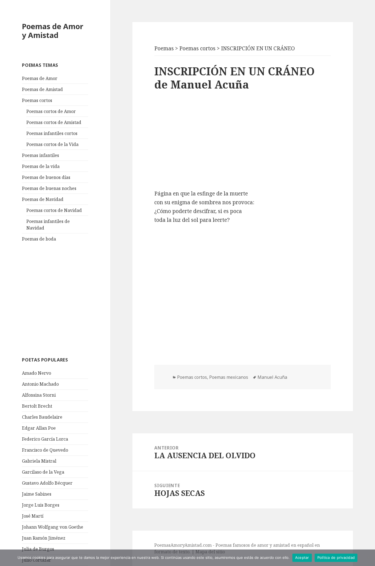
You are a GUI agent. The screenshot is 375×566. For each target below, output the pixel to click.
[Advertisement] (63, 298)
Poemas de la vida (41, 166)
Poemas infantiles (40, 155)
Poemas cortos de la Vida (52, 144)
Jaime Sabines (36, 494)
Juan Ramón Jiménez (43, 538)
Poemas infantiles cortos (51, 133)
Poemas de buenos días (46, 177)
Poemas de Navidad (42, 199)
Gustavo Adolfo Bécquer (47, 483)
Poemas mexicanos (228, 377)
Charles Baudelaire (42, 417)
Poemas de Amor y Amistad (52, 30)
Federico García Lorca (45, 439)
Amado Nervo (36, 373)
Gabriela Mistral (39, 461)
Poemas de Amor (39, 78)
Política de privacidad (336, 557)
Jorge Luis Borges (40, 505)
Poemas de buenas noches (49, 188)
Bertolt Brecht (37, 406)
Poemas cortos (37, 100)
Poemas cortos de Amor (51, 111)
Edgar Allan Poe (39, 428)
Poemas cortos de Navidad (54, 210)
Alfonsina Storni (39, 395)
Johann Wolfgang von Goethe (52, 527)
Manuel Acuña (272, 377)
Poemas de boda (39, 239)
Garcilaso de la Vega (43, 472)
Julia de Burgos (38, 549)
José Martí (32, 516)
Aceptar (302, 557)
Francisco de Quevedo (45, 450)
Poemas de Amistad (42, 89)
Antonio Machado (40, 384)
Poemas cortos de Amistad (53, 122)
